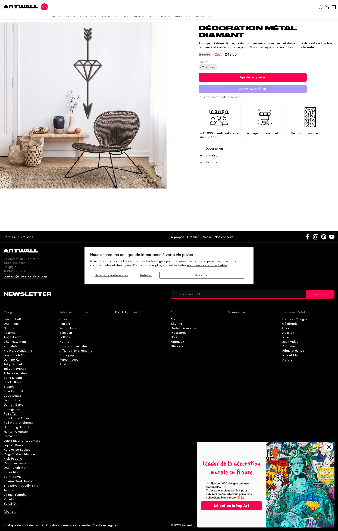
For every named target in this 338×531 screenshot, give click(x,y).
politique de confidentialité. (207, 265)
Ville (285, 337)
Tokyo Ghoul (13, 364)
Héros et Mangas (294, 319)
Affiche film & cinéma (75, 350)
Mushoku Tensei (15, 463)
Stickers (177, 346)
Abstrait (65, 364)
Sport (286, 328)
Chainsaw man (15, 342)
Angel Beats (12, 337)
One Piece (11, 324)
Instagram (315, 236)
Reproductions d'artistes (81, 16)
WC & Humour (69, 328)
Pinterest (323, 236)
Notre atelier (183, 16)
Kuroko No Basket (17, 449)
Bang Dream (13, 378)
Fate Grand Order (16, 418)
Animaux (177, 342)
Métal (175, 319)
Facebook (307, 236)
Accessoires (203, 16)
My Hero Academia (18, 350)
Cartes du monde (183, 328)
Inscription (320, 294)
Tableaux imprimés (132, 16)
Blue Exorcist (13, 391)
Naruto (9, 328)
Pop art (64, 324)
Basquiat (65, 333)
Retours (9, 237)
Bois (174, 337)
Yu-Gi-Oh (11, 503)
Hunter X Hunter (16, 432)
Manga (56, 16)
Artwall (21, 7)
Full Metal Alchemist (19, 423)
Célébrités (290, 324)
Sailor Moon (12, 472)
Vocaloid (10, 499)
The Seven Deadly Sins (21, 486)
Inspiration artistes (73, 346)
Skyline (176, 324)
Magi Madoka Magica (19, 454)
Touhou (9, 490)
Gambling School (16, 427)
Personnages (68, 359)
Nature (287, 359)
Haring (64, 342)
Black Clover (13, 382)
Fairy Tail (10, 413)
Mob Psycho (13, 458)
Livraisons (25, 237)
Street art (66, 319)
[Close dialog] (329, 447)
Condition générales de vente (68, 525)
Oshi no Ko (12, 359)
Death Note (12, 400)
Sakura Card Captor (18, 481)
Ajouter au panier (252, 77)
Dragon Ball (12, 319)
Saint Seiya (12, 477)
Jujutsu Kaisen (14, 445)
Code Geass (12, 396)
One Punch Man (15, 355)
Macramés (178, 333)
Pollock (64, 337)
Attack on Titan (15, 373)
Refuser (146, 275)
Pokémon (10, 333)
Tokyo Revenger (15, 369)
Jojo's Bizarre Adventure (22, 441)
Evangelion (12, 409)
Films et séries (293, 350)
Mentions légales (105, 525)
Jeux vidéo (290, 342)
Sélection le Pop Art (231, 505)
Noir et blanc (291, 355)
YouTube (331, 236)
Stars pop (66, 355)
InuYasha (10, 436)
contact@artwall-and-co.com (25, 276)
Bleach (9, 387)
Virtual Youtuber (16, 494)
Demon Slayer (14, 404)
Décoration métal (159, 16)
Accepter (202, 275)
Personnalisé (109, 16)
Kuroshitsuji (12, 346)
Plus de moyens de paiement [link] (220, 97)
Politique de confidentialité (23, 525)
